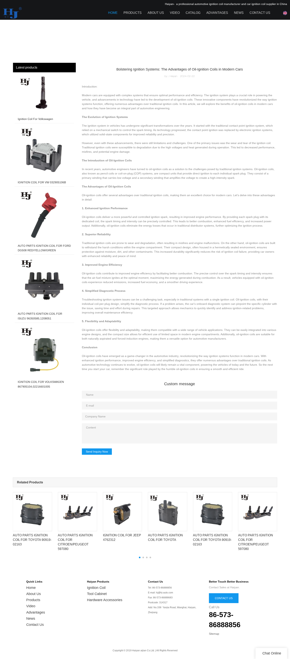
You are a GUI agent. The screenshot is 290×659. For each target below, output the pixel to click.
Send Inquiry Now (97, 451)
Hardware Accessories (104, 600)
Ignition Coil (96, 588)
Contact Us (260, 12)
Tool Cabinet (97, 594)
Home (113, 12)
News (239, 12)
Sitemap (214, 633)
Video (175, 12)
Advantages (217, 12)
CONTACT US (224, 598)
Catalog (193, 12)
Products (132, 12)
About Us (156, 12)
